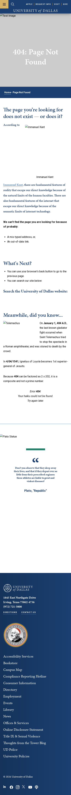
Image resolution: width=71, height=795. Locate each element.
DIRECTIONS (10, 612)
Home (7, 92)
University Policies (16, 756)
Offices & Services (16, 722)
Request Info (43, 4)
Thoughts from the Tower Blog (24, 742)
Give (65, 4)
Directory (10, 689)
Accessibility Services (18, 656)
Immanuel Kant (13, 185)
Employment (12, 696)
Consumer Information (19, 682)
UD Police (10, 749)
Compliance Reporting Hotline (24, 676)
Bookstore (10, 663)
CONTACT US (28, 612)
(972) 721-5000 (12, 606)
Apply (29, 4)
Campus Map (12, 669)
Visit (57, 4)
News (7, 716)
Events (8, 702)
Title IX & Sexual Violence (21, 736)
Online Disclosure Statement (23, 729)
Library (8, 709)
